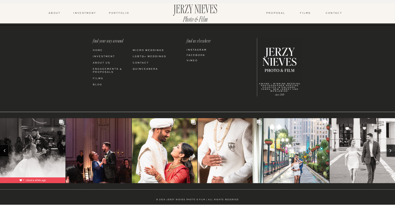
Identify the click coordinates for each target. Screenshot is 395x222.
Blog (97, 85)
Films (305, 13)
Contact (334, 13)
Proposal (275, 13)
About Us (101, 63)
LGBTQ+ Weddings (149, 57)
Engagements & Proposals (107, 70)
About (55, 13)
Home (98, 50)
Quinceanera (145, 69)
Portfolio (119, 13)
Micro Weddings (148, 50)
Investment (84, 13)
